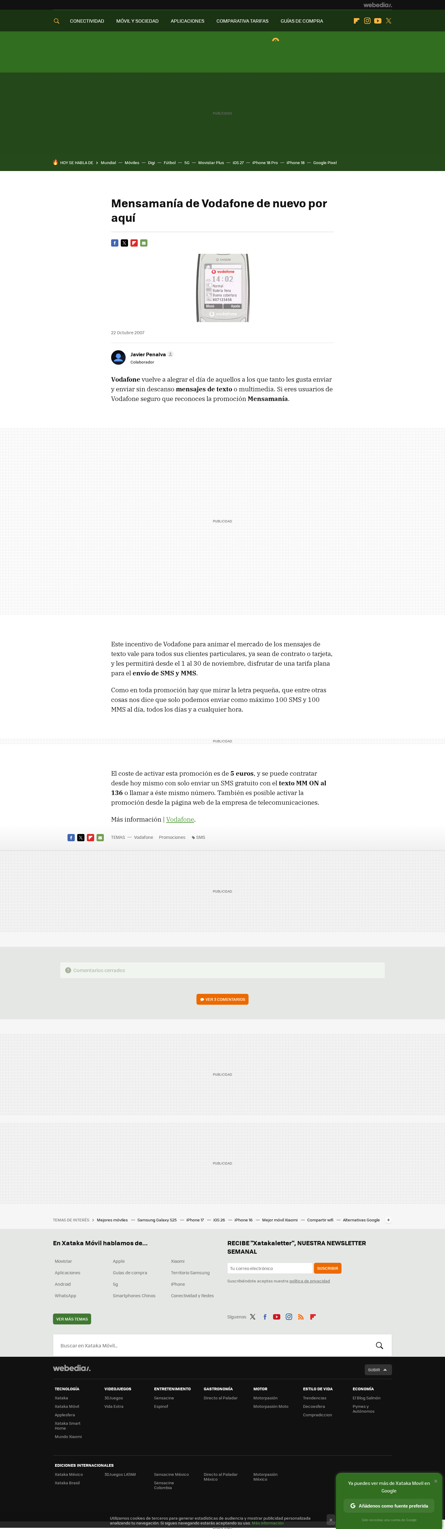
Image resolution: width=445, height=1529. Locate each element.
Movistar (63, 1261)
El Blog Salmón (367, 1398)
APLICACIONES (187, 20)
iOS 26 (219, 1220)
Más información (268, 1523)
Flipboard (356, 20)
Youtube (377, 20)
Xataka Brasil (67, 1482)
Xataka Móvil (67, 1406)
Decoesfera (314, 1406)
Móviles (132, 162)
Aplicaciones (68, 1272)
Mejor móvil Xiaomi (280, 1220)
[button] (151, 354)
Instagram (367, 20)
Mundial (108, 162)
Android (63, 1284)
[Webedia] (378, 4)
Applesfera (65, 1414)
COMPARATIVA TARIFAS (242, 20)
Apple (119, 1261)
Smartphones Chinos (134, 1295)
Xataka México (69, 1474)
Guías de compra (130, 1272)
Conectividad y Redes (192, 1295)
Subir (374, 1369)
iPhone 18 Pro (265, 162)
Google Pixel (325, 162)
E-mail (143, 243)
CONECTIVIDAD (87, 20)
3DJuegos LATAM (120, 1474)
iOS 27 (238, 162)
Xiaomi (177, 1261)
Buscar (379, 1345)
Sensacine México (171, 1474)
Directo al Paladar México (221, 1476)
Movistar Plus (211, 162)
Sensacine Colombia (164, 1485)
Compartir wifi (320, 1220)
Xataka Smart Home (68, 1425)
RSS (301, 1315)
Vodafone (180, 819)
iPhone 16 (244, 1220)
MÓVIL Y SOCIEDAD (137, 20)
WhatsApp (65, 1295)
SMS (200, 837)
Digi (151, 162)
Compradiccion (317, 1414)
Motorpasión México (265, 1476)
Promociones (172, 837)
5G (187, 162)
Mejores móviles (113, 1220)
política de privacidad (309, 1281)
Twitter (388, 20)
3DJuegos (113, 1398)
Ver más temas (72, 1319)
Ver (225, 999)
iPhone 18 (296, 162)
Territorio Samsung (190, 1272)
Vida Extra (114, 1406)
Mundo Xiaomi (68, 1436)
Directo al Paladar (221, 1398)
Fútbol (170, 162)
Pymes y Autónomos (363, 1408)
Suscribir (327, 1268)
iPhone (178, 1284)
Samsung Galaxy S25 (157, 1220)
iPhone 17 (195, 1220)
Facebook (114, 243)
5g (115, 1284)
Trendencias (314, 1398)
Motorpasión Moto (270, 1406)
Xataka (61, 1398)
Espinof (161, 1406)
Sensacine (164, 1398)
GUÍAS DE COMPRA (302, 20)
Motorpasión (265, 1398)
